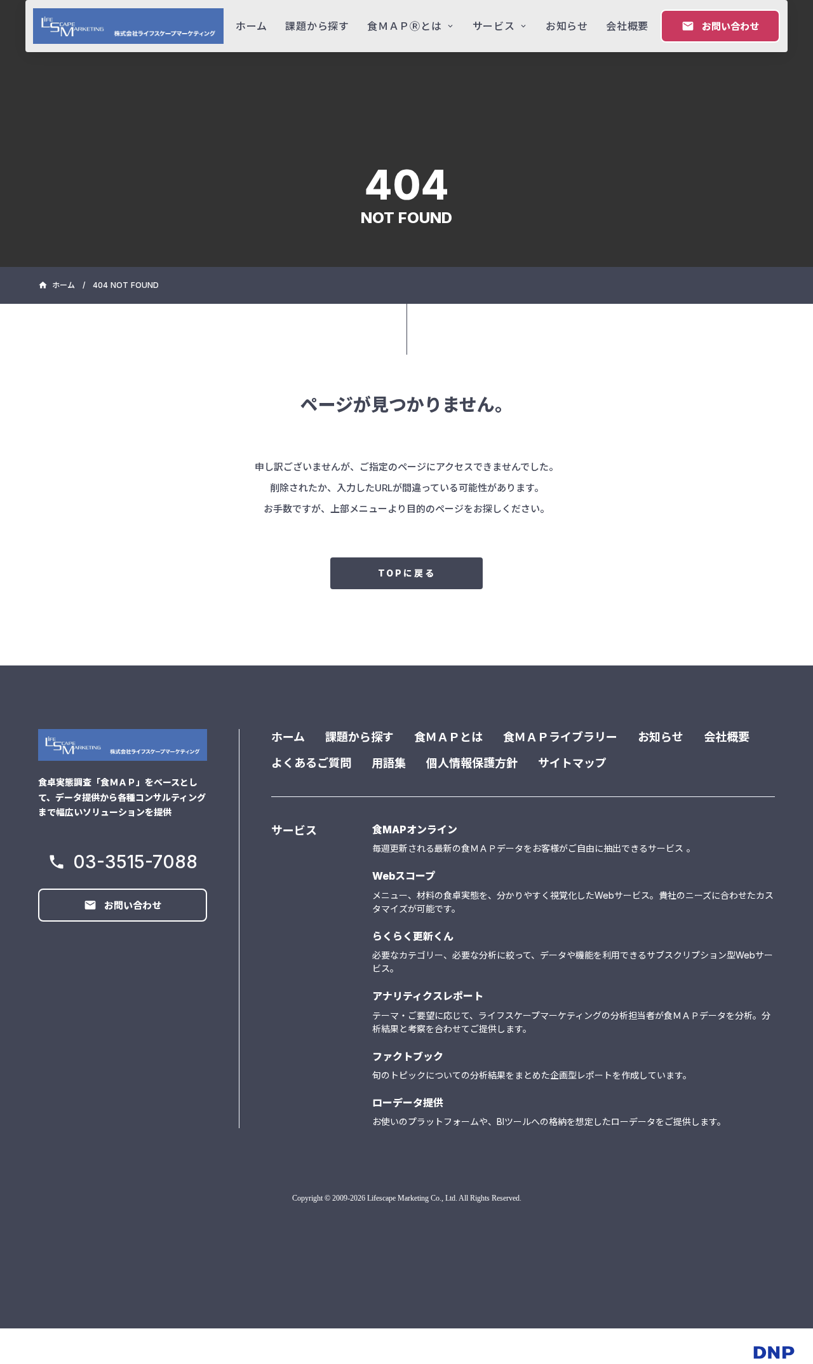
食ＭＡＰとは (448, 737)
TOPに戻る (407, 573)
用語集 (389, 763)
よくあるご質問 (311, 763)
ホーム (288, 737)
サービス (294, 830)
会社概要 (726, 737)
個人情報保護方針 (472, 763)
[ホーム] (128, 26)
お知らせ (660, 737)
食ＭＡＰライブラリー (560, 737)
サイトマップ (572, 763)
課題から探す (359, 737)
